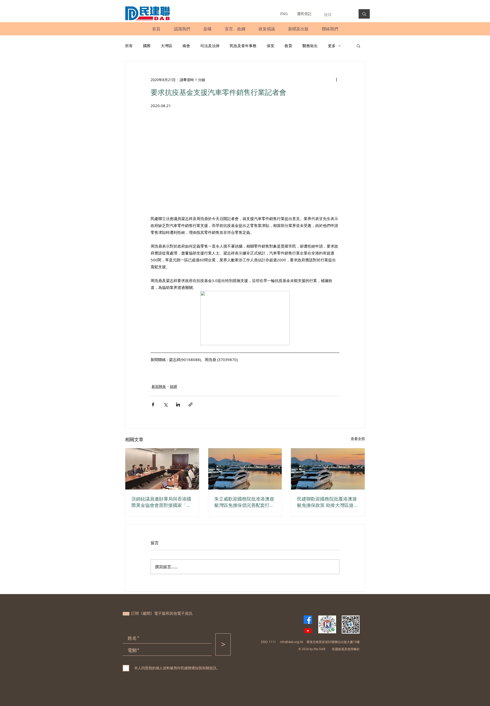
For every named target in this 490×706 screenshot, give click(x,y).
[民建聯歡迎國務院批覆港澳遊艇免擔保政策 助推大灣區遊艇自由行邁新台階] (328, 469)
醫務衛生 (310, 45)
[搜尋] (364, 14)
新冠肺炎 (159, 386)
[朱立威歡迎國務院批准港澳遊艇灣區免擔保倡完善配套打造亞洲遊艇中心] (245, 469)
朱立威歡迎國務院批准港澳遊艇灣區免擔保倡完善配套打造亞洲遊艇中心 (244, 502)
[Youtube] (308, 630)
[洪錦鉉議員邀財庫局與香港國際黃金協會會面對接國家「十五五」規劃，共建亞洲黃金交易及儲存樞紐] (162, 469)
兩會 (186, 45)
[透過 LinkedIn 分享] (178, 404)
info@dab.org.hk (291, 642)
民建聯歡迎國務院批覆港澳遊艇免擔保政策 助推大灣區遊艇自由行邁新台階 (327, 502)
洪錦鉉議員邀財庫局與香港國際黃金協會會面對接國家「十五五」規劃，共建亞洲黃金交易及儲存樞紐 (161, 502)
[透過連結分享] (190, 404)
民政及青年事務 (243, 45)
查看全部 (358, 438)
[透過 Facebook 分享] (153, 404)
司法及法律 (209, 45)
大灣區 (166, 45)
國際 (147, 45)
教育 (288, 45)
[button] (182, 29)
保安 (270, 45)
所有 (129, 45)
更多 (332, 45)
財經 (173, 386)
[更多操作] (336, 79)
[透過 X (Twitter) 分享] (165, 404)
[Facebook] (308, 619)
